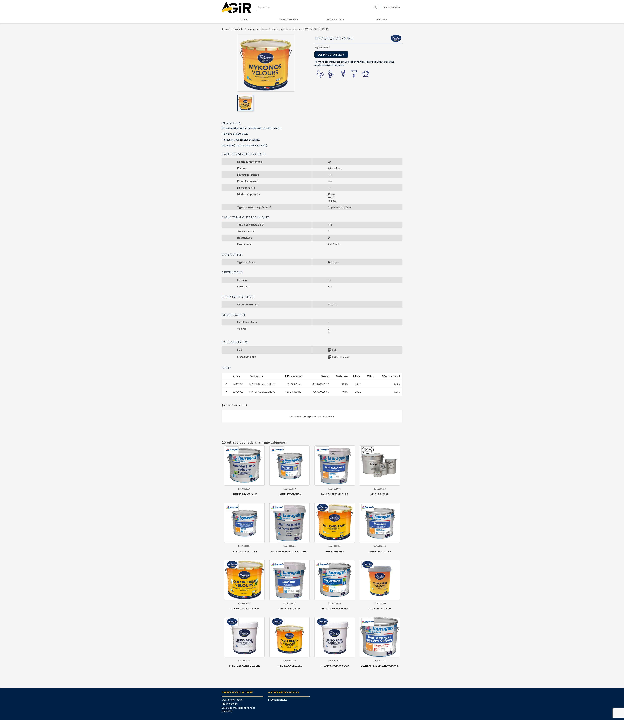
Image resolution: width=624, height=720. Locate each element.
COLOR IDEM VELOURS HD (244, 608)
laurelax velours (289, 494)
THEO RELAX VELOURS (289, 665)
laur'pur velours (289, 608)
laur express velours (334, 494)
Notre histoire (230, 703)
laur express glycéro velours (379, 665)
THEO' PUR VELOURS (379, 608)
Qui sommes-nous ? (232, 699)
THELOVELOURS (335, 551)
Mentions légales (277, 699)
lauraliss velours (379, 551)
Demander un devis (331, 54)
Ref (316, 47)
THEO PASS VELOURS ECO (334, 665)
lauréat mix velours (244, 494)
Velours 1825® (380, 494)
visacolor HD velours (335, 608)
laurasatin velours (244, 551)
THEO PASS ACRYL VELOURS (244, 665)
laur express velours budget (289, 551)
